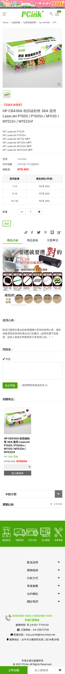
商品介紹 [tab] (12, 240)
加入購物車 (41, 670)
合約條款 (32, 593)
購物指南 (32, 570)
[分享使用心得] (59, 232)
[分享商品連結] (25, 232)
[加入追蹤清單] (60, 670)
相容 (6, 223)
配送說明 (32, 562)
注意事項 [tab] (52, 240)
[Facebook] (31, 232)
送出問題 (10, 385)
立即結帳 (13, 670)
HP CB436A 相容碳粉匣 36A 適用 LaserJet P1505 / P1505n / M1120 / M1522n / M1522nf (17, 445)
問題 (8, 358)
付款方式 (32, 578)
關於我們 (32, 601)
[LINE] (52, 232)
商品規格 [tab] (32, 240)
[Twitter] (38, 232)
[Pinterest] (45, 232)
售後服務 (32, 586)
